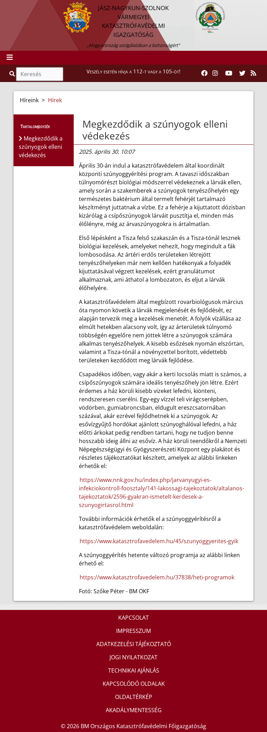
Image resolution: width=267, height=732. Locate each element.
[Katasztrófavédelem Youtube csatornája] (229, 73)
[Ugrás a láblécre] (20, 5)
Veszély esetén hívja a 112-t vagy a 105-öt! (133, 71)
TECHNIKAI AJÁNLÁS (133, 670)
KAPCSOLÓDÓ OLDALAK (134, 683)
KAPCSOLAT (133, 617)
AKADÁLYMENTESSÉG (134, 710)
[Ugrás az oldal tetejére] (82, 124)
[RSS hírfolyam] (253, 73)
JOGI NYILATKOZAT (133, 657)
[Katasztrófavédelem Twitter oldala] (242, 73)
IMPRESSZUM (133, 631)
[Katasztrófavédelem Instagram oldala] (215, 73)
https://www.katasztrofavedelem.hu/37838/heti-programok (157, 577)
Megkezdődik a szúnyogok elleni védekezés (155, 129)
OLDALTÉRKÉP (133, 697)
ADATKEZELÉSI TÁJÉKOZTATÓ (133, 644)
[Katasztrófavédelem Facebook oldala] (204, 73)
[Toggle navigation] (9, 58)
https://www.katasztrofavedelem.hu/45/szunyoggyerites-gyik (159, 541)
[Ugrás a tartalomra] (13, 5)
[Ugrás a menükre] (5, 5)
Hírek (55, 100)
